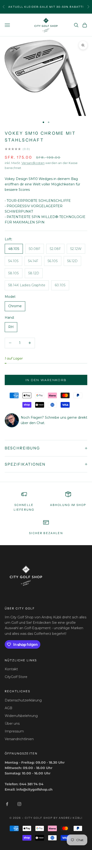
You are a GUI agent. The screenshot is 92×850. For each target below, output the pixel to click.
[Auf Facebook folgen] (7, 804)
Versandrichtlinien (19, 739)
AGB (8, 708)
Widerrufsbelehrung (21, 716)
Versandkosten (33, 163)
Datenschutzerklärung (23, 700)
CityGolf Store (16, 677)
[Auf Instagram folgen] (19, 804)
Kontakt (11, 669)
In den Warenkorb (46, 380)
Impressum (14, 731)
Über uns (12, 723)
